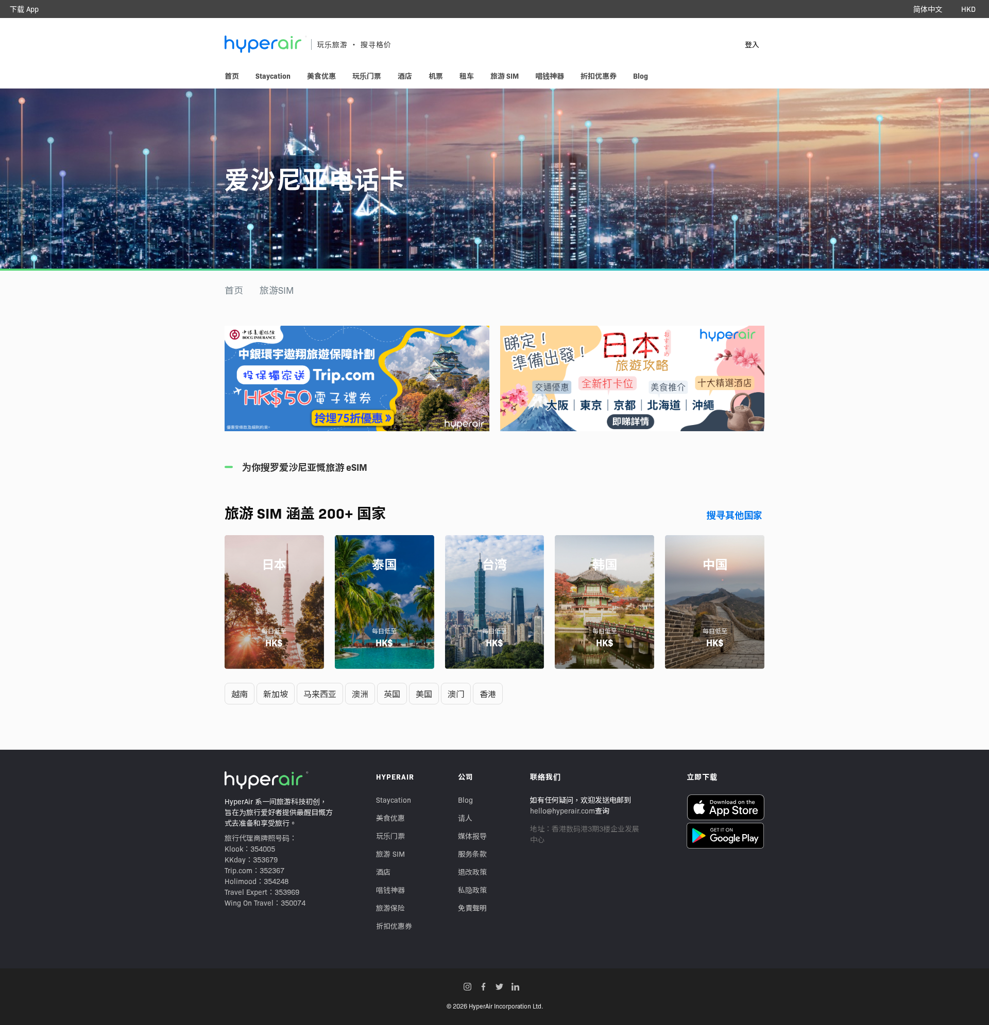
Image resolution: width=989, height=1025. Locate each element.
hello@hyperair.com (562, 810)
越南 (239, 693)
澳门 (456, 693)
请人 (465, 817)
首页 (234, 290)
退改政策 (472, 872)
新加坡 (275, 693)
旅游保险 (390, 908)
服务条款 (472, 854)
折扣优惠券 (394, 926)
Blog (465, 799)
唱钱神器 (390, 890)
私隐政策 (472, 890)
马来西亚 (319, 693)
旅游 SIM (390, 854)
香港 (488, 693)
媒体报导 (472, 835)
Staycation (393, 799)
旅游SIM (277, 290)
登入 (752, 44)
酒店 (383, 872)
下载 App (24, 9)
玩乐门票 (390, 835)
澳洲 (360, 693)
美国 (424, 693)
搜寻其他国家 (734, 514)
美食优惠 (390, 817)
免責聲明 (472, 908)
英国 (392, 693)
